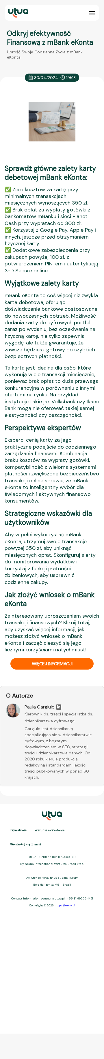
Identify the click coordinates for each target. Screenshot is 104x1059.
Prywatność (18, 830)
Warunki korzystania (49, 830)
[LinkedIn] (58, 707)
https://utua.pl (65, 905)
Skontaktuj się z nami (25, 844)
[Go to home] (17, 13)
